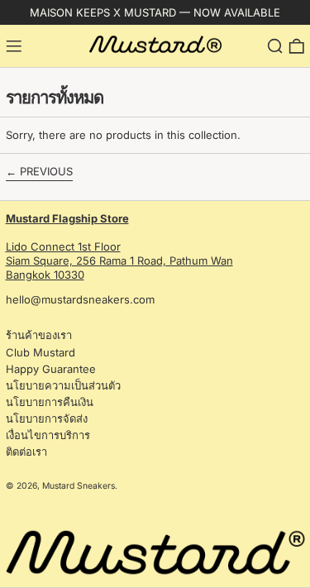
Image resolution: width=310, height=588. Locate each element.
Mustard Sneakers (78, 485)
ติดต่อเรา (26, 451)
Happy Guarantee (51, 368)
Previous (46, 171)
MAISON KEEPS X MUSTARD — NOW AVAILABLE (155, 12)
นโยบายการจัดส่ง (47, 418)
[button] (275, 46)
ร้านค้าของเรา (39, 335)
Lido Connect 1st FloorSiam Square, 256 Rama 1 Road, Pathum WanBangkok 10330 (119, 246)
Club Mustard (40, 352)
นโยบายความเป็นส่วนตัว (63, 385)
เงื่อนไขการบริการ (48, 435)
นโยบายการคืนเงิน (49, 402)
